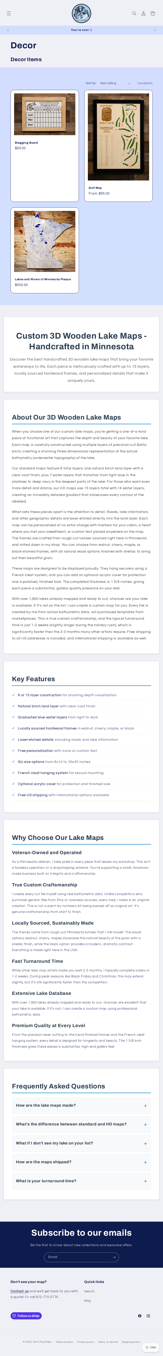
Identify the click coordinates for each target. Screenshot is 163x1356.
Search (89, 1291)
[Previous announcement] (8, 30)
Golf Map (95, 187)
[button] (8, 13)
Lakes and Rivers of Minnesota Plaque (43, 279)
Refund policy (64, 1342)
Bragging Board (26, 142)
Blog (87, 1300)
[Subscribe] (114, 1257)
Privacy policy (85, 1342)
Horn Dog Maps (42, 1342)
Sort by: (91, 83)
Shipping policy (131, 1342)
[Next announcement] (155, 30)
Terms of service (108, 1342)
